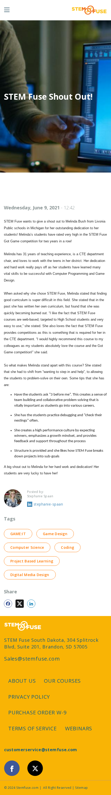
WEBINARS (78, 728)
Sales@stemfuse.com (32, 658)
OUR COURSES (62, 680)
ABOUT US (22, 680)
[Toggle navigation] (7, 10)
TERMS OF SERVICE (32, 728)
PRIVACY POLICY (29, 696)
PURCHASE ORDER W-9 (37, 712)
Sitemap (81, 787)
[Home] (89, 10)
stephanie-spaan (48, 504)
